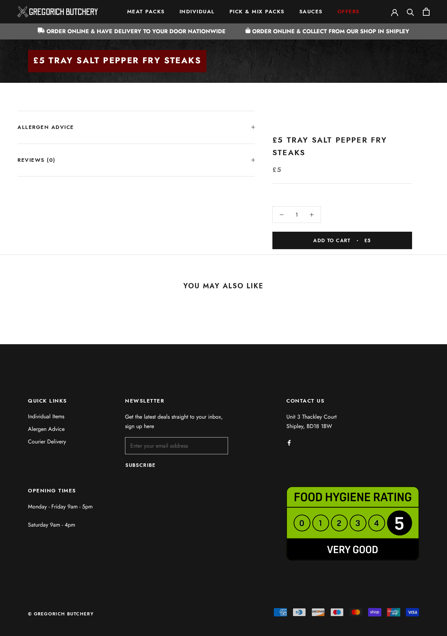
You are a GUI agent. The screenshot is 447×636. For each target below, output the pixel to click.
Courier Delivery (47, 442)
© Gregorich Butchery (61, 613)
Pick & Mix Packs (257, 11)
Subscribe (140, 465)
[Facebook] (289, 442)
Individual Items (46, 416)
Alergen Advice (46, 429)
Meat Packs (146, 11)
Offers (348, 11)
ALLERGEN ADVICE (45, 127)
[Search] (410, 11)
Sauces (311, 11)
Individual (197, 11)
